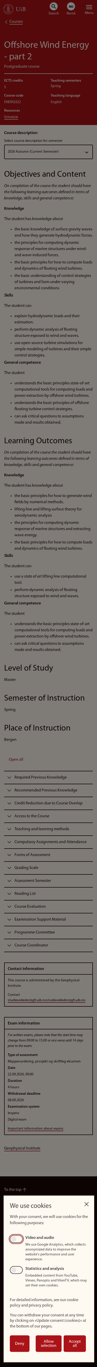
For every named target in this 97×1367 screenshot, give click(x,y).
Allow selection (48, 1344)
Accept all (75, 1344)
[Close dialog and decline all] (86, 1203)
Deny (19, 1344)
